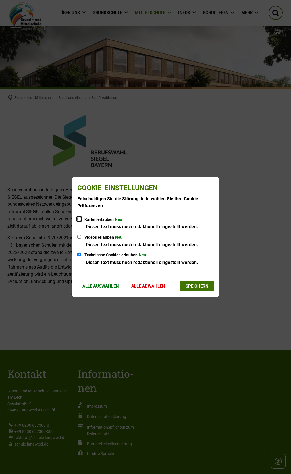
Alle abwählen (148, 286)
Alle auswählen (100, 286)
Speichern (197, 286)
